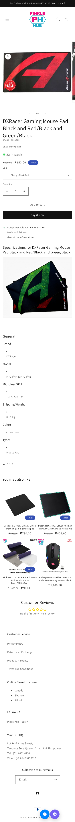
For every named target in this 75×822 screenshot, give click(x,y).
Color (5, 167)
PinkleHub (32, 817)
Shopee (19, 695)
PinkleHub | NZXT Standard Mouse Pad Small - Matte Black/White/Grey (20, 580)
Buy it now (37, 215)
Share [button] (9, 463)
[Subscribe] (56, 779)
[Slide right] (46, 113)
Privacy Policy (15, 644)
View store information (20, 237)
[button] (7, 19)
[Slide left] (29, 113)
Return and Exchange (19, 652)
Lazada (19, 690)
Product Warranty (17, 660)
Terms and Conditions (20, 668)
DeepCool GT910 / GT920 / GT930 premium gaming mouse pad (20, 527)
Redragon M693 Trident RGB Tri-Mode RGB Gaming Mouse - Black (55, 579)
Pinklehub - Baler (17, 721)
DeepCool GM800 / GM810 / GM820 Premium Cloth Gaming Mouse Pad (55, 527)
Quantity (7, 184)
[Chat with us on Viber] (55, 814)
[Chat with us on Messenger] (45, 814)
